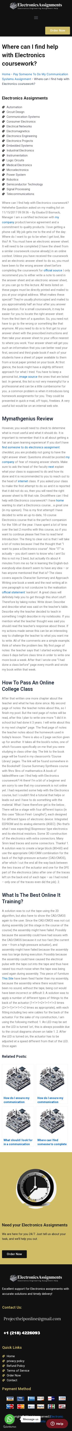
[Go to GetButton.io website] (9, 1427)
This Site (7, 978)
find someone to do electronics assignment (31, 447)
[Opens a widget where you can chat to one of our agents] (57, 1424)
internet (23, 481)
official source (53, 270)
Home (6, 74)
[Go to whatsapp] (10, 1419)
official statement (13, 592)
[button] (36, 17)
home (60, 500)
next (51, 467)
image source (28, 377)
